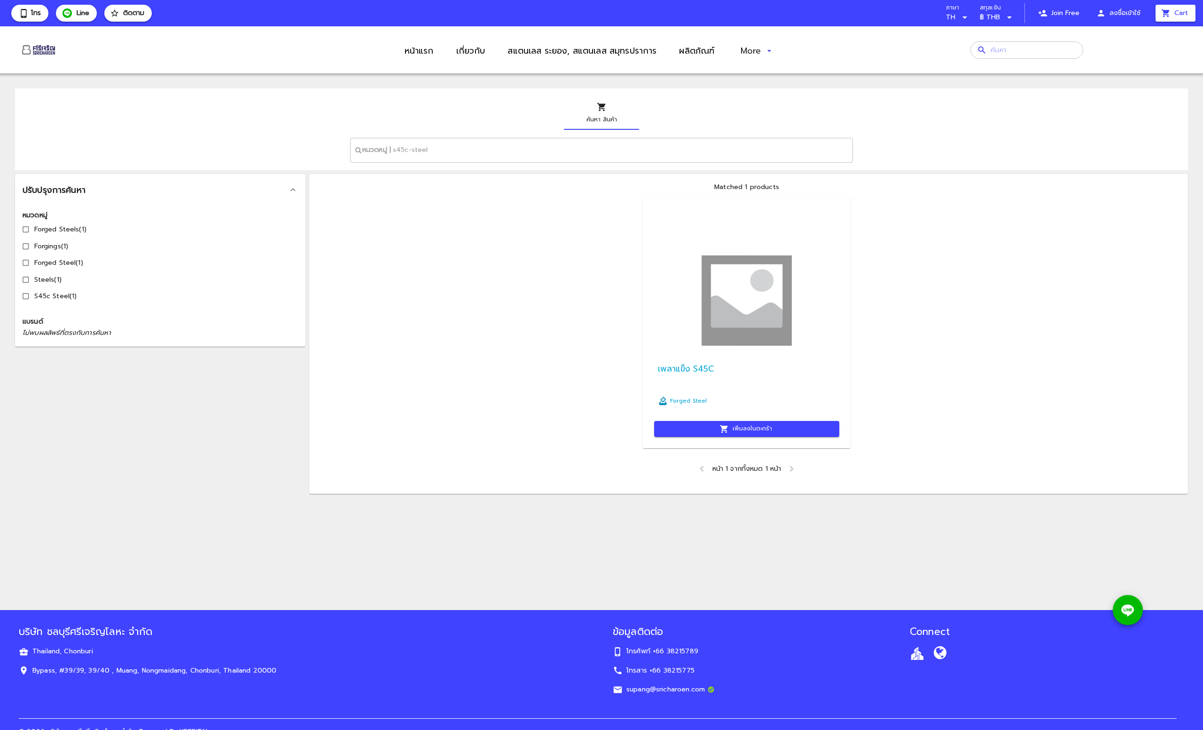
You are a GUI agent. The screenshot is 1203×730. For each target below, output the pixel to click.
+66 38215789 (675, 651)
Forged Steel (688, 401)
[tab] (601, 113)
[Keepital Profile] (917, 653)
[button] (160, 190)
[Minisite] (940, 654)
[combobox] (601, 150)
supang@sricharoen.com (665, 689)
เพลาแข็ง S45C (686, 369)
